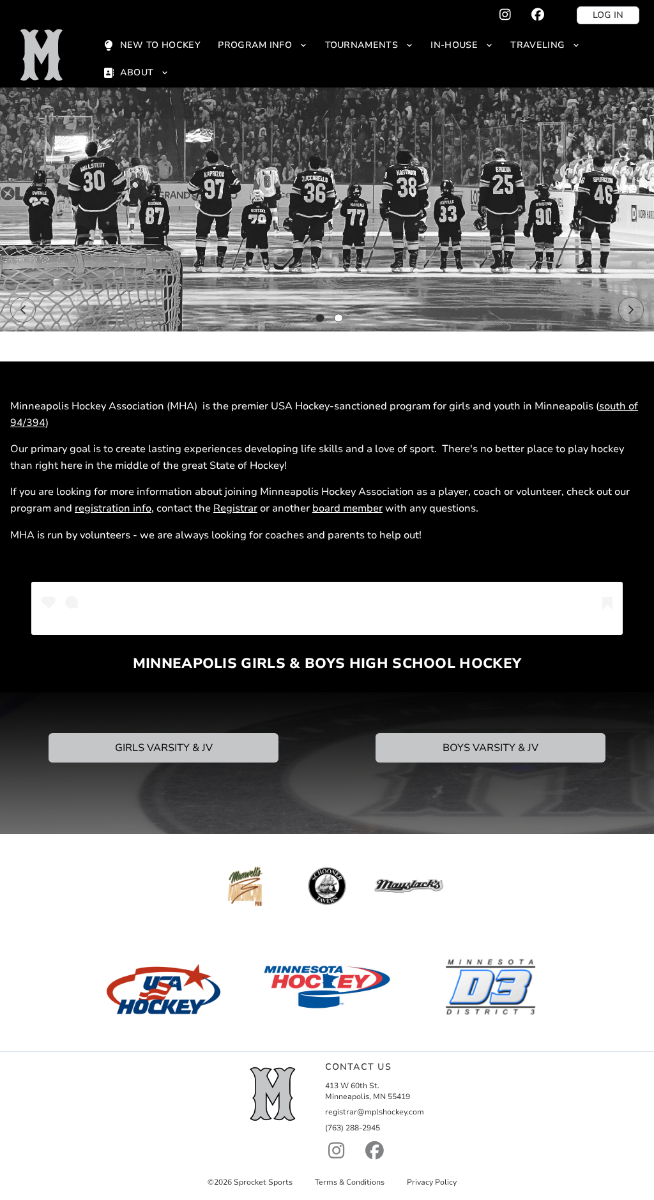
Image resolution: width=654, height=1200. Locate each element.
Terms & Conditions (349, 1182)
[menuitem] (151, 45)
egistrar (238, 508)
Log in (608, 15)
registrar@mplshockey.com (374, 1112)
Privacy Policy (432, 1182)
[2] (338, 318)
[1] (320, 318)
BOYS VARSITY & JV (490, 748)
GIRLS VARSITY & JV (164, 748)
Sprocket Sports (263, 1182)
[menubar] (368, 59)
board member (347, 508)
